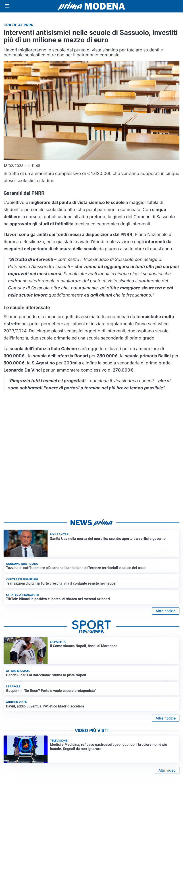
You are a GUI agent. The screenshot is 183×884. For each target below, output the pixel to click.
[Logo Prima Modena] (91, 6)
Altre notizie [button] (166, 611)
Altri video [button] (167, 770)
